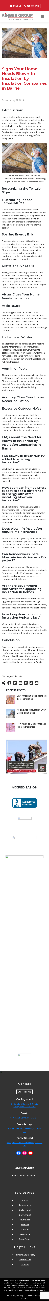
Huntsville (25, 1219)
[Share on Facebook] (9, 683)
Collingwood (25, 1210)
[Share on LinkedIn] (20, 683)
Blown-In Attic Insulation (23, 1175)
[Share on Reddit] (31, 683)
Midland (25, 1224)
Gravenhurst (25, 1215)
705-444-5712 (33, 6)
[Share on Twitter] (15, 683)
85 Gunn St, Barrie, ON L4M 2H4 (24, 1117)
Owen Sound (25, 1239)
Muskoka (25, 1229)
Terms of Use (25, 1259)
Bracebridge (25, 1205)
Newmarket (25, 1234)
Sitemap (25, 1264)
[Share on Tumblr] (26, 683)
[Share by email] (36, 683)
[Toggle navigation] (42, 16)
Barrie (25, 1200)
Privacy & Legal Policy (25, 1254)
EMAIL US (17, 6)
